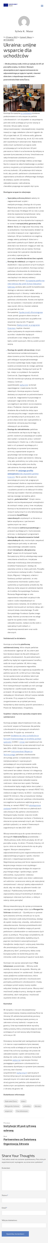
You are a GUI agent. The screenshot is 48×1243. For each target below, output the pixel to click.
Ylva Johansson (22, 1111)
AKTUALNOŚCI (8, 40)
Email (4, 1208)
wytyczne (24, 385)
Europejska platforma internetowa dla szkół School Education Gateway (26, 283)
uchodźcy (27, 1106)
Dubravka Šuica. (11, 1101)
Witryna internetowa (9, 1220)
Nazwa (5, 1195)
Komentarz (6, 1168)
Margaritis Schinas (12, 1106)
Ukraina (38, 1106)
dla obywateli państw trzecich (23, 473)
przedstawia (26, 113)
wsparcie (8, 1111)
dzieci (23, 1101)
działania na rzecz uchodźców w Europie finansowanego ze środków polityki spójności (22, 738)
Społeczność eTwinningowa (31, 312)
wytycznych (22, 1073)
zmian (22, 742)
